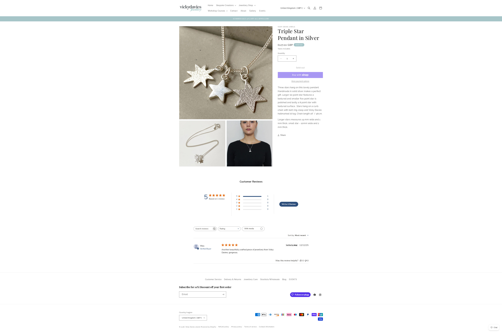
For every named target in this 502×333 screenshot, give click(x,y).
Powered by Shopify (208, 327)
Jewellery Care (251, 279)
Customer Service (213, 279)
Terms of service (250, 327)
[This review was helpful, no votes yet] (301, 260)
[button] (226, 5)
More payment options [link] (300, 81)
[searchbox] (203, 229)
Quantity (281, 53)
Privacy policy (236, 327)
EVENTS (293, 279)
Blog (284, 279)
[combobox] (229, 228)
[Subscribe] (223, 294)
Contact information (266, 327)
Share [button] (283, 135)
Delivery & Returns (232, 279)
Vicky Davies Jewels (193, 327)
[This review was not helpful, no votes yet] (306, 260)
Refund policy (223, 327)
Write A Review (289, 204)
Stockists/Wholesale (270, 279)
